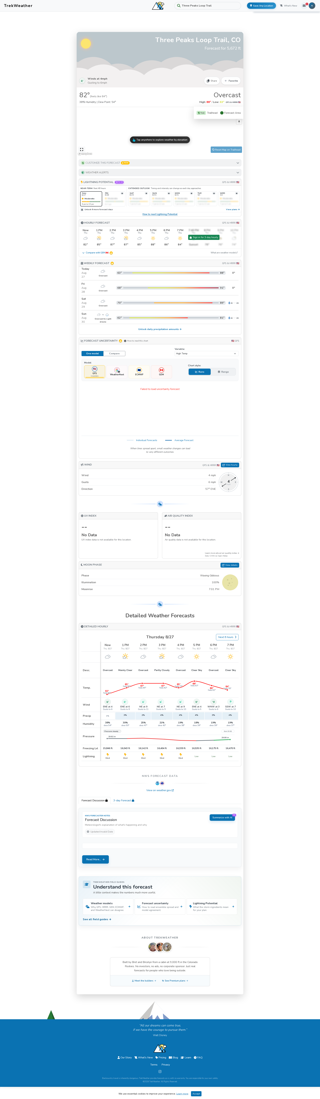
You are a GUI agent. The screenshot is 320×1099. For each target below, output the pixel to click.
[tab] (94, 800)
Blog (175, 1057)
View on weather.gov (158, 790)
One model (92, 353)
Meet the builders (144, 980)
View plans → (233, 209)
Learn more (182, 1093)
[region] (160, 132)
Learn (188, 1057)
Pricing (162, 1057)
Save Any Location (263, 5)
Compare (114, 353)
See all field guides (97, 919)
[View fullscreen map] (81, 150)
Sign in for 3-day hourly (205, 237)
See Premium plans (175, 980)
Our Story (126, 1057)
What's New (290, 5)
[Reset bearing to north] (239, 121)
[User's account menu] (312, 5)
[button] (160, 162)
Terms (154, 1065)
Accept (196, 1093)
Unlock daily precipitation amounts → (160, 329)
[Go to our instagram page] (160, 1072)
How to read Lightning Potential (160, 214)
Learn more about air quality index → (222, 553)
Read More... (93, 859)
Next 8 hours (225, 637)
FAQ (199, 1057)
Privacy (166, 1065)
